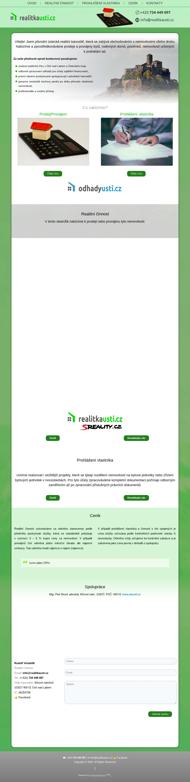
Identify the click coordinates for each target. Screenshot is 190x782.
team (108, 774)
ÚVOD (31, 3)
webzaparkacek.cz (98, 775)
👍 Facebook (22, 697)
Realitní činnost (59, 3)
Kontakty (154, 3)
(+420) (31, 677)
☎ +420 (74, 757)
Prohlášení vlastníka (101, 3)
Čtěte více (52, 173)
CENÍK (133, 3)
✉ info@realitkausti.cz (100, 757)
